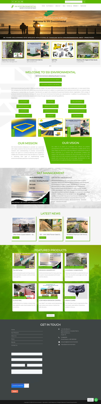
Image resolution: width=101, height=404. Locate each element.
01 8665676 (64, 337)
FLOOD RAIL (17, 300)
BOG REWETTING (77, 115)
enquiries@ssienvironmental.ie (69, 342)
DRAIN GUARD (70, 300)
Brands (13, 342)
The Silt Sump (17, 270)
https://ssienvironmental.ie (68, 344)
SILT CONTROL (23, 101)
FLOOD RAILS (24, 110)
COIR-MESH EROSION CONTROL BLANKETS (54, 300)
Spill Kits (4, 61)
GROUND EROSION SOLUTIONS (77, 110)
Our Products (49, 5)
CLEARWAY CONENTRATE (74, 270)
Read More (14, 97)
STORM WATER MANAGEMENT (77, 106)
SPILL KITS (50, 101)
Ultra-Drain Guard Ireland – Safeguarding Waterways (31, 234)
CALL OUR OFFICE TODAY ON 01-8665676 (50, 79)
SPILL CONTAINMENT (77, 101)
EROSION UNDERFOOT (62, 178)
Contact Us (14, 345)
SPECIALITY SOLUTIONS (50, 110)
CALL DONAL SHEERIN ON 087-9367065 (50, 84)
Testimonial (83, 5)
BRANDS (75, 5)
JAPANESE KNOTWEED (23, 106)
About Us (58, 5)
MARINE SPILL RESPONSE (50, 106)
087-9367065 (72, 339)
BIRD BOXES (50, 115)
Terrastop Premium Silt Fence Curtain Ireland (82, 234)
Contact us (69, 5)
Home (43, 5)
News (64, 5)
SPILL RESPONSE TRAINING (23, 115)
